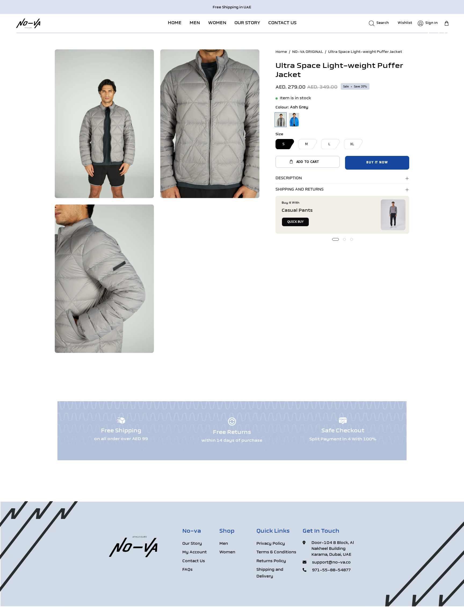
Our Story (192, 544)
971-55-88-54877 (331, 570)
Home (281, 52)
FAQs (187, 570)
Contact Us (193, 561)
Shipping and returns (300, 189)
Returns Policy (271, 561)
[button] (195, 23)
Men (223, 544)
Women (227, 553)
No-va (191, 531)
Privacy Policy (270, 544)
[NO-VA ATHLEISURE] (28, 23)
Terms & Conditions (276, 553)
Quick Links (273, 531)
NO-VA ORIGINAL (307, 52)
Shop (226, 531)
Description (289, 178)
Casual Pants (297, 211)
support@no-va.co (331, 563)
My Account (194, 553)
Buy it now (377, 162)
